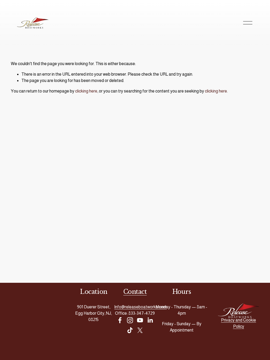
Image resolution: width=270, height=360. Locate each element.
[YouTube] (140, 320)
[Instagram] (130, 320)
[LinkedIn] (150, 320)
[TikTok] (130, 330)
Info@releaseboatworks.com (140, 307)
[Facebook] (120, 320)
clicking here (86, 91)
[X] (140, 330)
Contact (135, 291)
